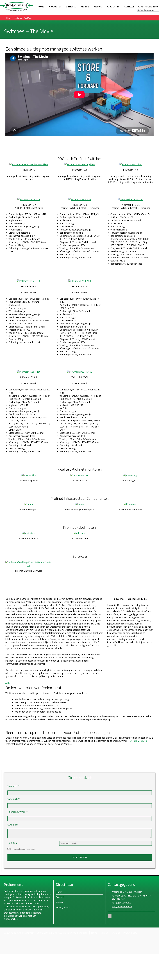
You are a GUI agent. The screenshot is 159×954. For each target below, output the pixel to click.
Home (59, 891)
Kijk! (7, 682)
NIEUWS (98, 6)
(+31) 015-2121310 (137, 740)
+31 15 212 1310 (149, 6)
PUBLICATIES (113, 6)
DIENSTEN (71, 6)
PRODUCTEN (55, 6)
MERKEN (85, 6)
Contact (60, 897)
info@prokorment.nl (122, 906)
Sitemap (60, 902)
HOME (41, 6)
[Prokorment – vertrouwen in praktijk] (16, 6)
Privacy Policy (63, 907)
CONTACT (129, 6)
